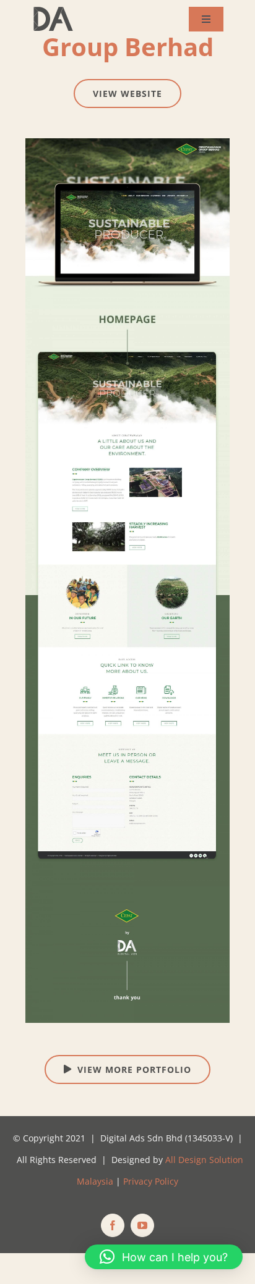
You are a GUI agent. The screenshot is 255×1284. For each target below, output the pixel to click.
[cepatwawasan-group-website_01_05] (127, 891)
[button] (164, 1256)
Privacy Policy (150, 1181)
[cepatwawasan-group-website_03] (127, 599)
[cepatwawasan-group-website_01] (127, 142)
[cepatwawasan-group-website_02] (127, 313)
